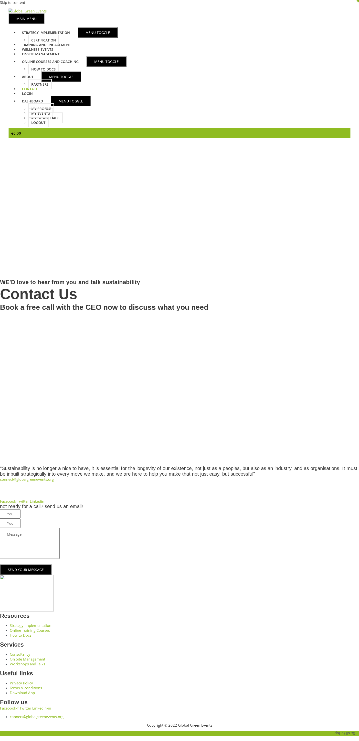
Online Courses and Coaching (50, 61)
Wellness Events (37, 49)
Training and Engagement (46, 44)
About (27, 76)
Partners (40, 84)
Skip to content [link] (12, 2)
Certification (43, 40)
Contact (30, 89)
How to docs (43, 69)
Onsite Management (41, 54)
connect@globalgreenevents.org (27, 479)
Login (27, 93)
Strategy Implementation (46, 32)
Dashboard (32, 101)
